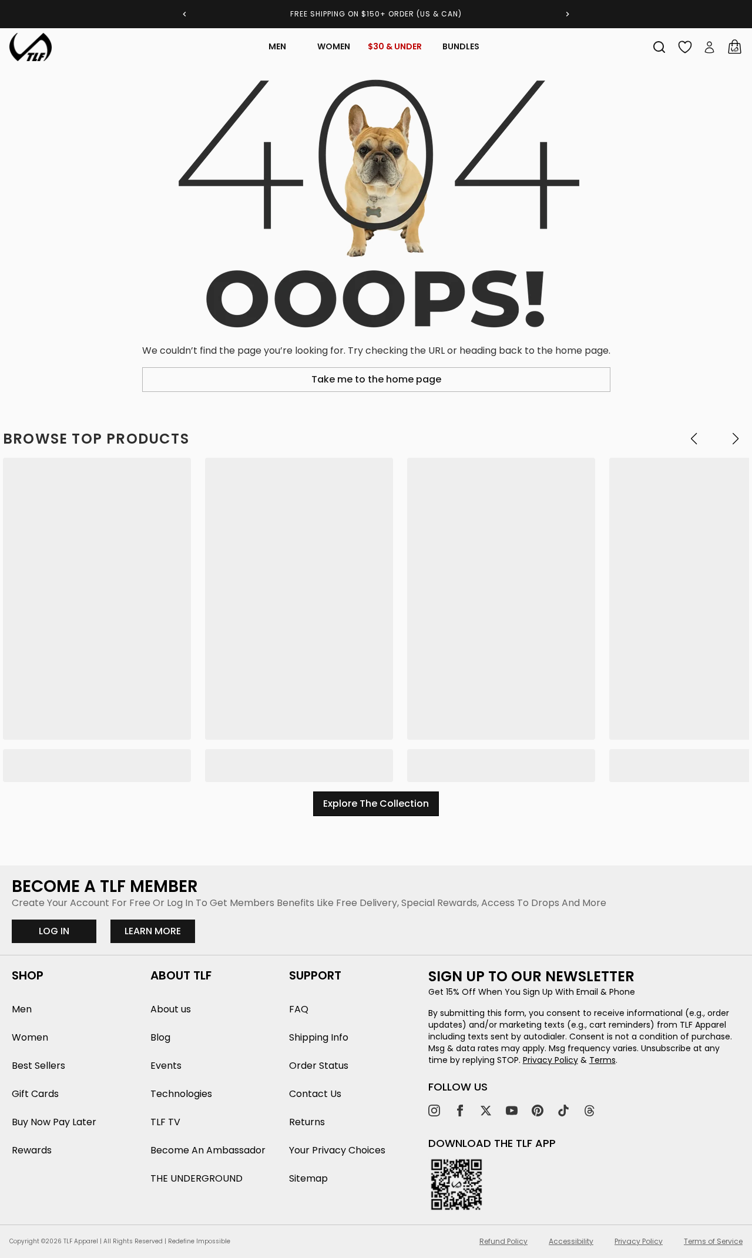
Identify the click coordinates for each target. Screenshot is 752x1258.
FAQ (298, 1009)
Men (277, 46)
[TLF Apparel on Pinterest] (537, 1110)
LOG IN (54, 931)
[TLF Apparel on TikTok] (563, 1110)
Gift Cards (35, 1094)
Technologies (181, 1094)
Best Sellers (38, 1065)
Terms (602, 1060)
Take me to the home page (376, 379)
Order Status (318, 1065)
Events (166, 1065)
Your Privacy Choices (337, 1150)
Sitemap (308, 1178)
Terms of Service (713, 1241)
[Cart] (734, 47)
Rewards (32, 1150)
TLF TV (165, 1122)
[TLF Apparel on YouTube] (512, 1110)
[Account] (710, 47)
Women (333, 46)
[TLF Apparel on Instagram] (434, 1110)
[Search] (659, 47)
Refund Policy (503, 1241)
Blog (160, 1037)
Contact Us (315, 1094)
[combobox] (659, 47)
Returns (307, 1122)
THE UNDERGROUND (196, 1178)
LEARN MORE (160, 931)
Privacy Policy (550, 1060)
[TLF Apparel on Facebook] (460, 1110)
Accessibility (571, 1241)
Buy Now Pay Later (54, 1122)
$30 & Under (395, 46)
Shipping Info (318, 1037)
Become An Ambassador (208, 1150)
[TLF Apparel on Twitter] (486, 1110)
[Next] (567, 14)
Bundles (460, 46)
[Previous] (184, 14)
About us (170, 1009)
